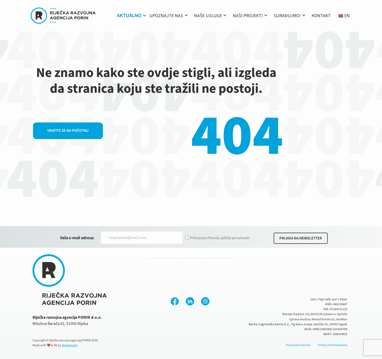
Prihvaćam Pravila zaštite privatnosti (219, 238)
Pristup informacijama (332, 345)
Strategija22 (69, 345)
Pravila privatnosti (298, 345)
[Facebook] (174, 301)
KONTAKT (321, 15)
